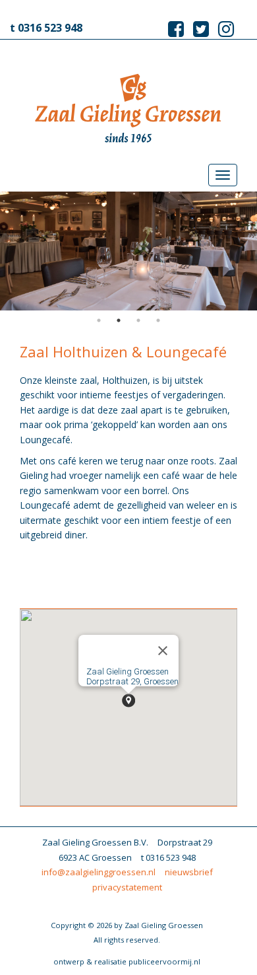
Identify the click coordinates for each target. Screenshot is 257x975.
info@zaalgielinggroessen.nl (99, 872)
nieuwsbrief (189, 872)
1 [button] (98, 320)
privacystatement (127, 887)
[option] (128, 251)
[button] (128, 700)
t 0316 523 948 (46, 27)
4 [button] (158, 320)
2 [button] (118, 320)
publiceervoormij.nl (164, 961)
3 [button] (138, 320)
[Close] (163, 651)
